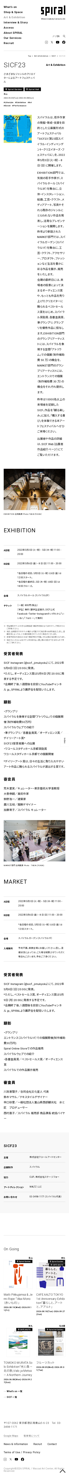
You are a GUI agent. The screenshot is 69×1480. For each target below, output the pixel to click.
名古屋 (62, 1326)
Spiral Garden (15, 89)
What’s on (10, 7)
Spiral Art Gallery (56, 1329)
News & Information (16, 1444)
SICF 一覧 (12, 1397)
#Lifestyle (8, 102)
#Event (7, 106)
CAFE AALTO (58, 1265)
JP (53, 36)
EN (58, 36)
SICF (54, 56)
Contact (52, 1444)
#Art (30, 102)
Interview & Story (16, 22)
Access (9, 27)
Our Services (13, 38)
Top (29, 56)
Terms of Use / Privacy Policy (22, 1452)
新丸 (63, 1258)
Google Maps (11, 1436)
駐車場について (32, 1436)
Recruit (9, 43)
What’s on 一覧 (14, 1391)
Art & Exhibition (14, 17)
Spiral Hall (34, 89)
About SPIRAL (13, 32)
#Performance (19, 106)
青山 (5, 94)
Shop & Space (13, 12)
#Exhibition (20, 102)
